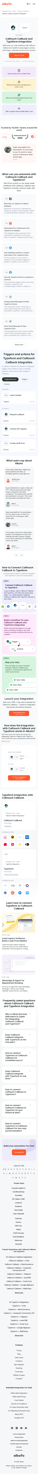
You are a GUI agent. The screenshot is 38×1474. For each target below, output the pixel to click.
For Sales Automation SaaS (19, 1407)
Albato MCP (19, 1414)
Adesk (18, 1229)
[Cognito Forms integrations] (12, 893)
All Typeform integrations (19, 1302)
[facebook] (12, 1428)
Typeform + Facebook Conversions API (19, 1313)
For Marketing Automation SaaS (19, 1411)
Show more (19, 345)
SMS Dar (18, 1226)
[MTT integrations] (12, 844)
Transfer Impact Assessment (19, 1444)
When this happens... (15, 752)
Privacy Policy (19, 1437)
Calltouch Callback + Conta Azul (19, 1281)
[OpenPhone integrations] (27, 844)
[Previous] (17, 555)
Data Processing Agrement (19, 1440)
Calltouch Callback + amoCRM (19, 1278)
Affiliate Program (19, 1375)
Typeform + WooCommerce (19, 1309)
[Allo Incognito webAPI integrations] (5, 837)
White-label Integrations (19, 1393)
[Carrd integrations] (5, 893)
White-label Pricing (19, 1397)
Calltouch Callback (23, 11)
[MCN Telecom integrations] (27, 837)
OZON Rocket (18, 1233)
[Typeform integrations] (5, 885)
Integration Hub (6, 11)
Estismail (18, 1218)
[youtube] (21, 1428)
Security (19, 1447)
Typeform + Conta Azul (19, 1324)
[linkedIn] (17, 1428)
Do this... (11, 764)
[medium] (26, 1428)
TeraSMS (18, 1195)
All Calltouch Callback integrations (19, 1257)
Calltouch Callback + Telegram (19, 1274)
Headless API (19, 1418)
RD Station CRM (18, 1199)
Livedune (18, 1203)
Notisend (18, 1206)
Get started (19, 1152)
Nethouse (18, 1240)
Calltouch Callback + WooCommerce (19, 1264)
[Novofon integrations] (20, 844)
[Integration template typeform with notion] (19, 205)
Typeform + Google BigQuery (19, 1328)
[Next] (21, 555)
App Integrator (19, 1365)
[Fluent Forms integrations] (27, 893)
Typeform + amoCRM (19, 1320)
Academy (19, 1361)
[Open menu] (34, 4)
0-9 (4, 1169)
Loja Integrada (18, 1214)
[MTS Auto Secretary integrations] (5, 844)
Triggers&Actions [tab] (10, 379)
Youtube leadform (18, 1188)
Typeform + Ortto (19, 1306)
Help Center (19, 1358)
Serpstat (18, 1244)
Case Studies (19, 1400)
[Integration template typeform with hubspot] (19, 230)
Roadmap (19, 1368)
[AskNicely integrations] (27, 885)
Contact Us (19, 1450)
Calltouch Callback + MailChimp (19, 1289)
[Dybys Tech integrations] (20, 837)
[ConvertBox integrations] (20, 893)
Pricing (19, 1350)
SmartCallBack (18, 1237)
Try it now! (32, 401)
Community (19, 1372)
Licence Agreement (19, 1434)
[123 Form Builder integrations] (12, 885)
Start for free (19, 55)
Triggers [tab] (24, 379)
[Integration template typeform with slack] (19, 303)
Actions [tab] (7, 384)
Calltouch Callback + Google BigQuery (19, 1285)
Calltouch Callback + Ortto (19, 1261)
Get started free (19, 713)
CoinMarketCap (18, 1192)
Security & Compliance (19, 1404)
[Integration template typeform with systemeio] (19, 254)
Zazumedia (18, 1210)
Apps (14, 11)
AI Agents (19, 1379)
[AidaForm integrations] (20, 885)
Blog (19, 1354)
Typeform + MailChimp (19, 1331)
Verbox (18, 1222)
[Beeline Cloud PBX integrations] (12, 837)
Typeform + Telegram (19, 1317)
